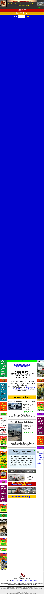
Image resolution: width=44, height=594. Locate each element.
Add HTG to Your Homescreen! (22, 366)
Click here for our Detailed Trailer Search (22, 388)
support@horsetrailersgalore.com (24, 580)
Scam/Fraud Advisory (22, 360)
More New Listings (22, 496)
